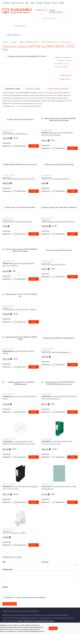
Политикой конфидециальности (33, 631)
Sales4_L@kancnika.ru (25, 621)
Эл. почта (45, 562)
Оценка (5, 587)
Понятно (53, 628)
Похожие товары (33, 88)
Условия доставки (66, 75)
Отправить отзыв (10, 604)
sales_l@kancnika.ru (56, 12)
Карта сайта (50, 621)
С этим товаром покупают (57, 88)
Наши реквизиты (39, 621)
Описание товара (12, 88)
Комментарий (7, 569)
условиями (18, 597)
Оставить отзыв (65, 79)
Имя (3, 562)
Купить (33, 146)
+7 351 (41, 10)
